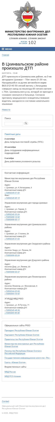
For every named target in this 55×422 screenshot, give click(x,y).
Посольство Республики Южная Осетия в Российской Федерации (23, 352)
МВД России (10, 371)
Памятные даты (12, 134)
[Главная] (27, 28)
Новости (6, 109)
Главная (5, 54)
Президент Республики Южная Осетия (22, 330)
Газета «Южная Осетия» (15, 362)
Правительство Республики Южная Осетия (24, 339)
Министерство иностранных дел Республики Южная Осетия (24, 344)
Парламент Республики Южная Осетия (22, 334)
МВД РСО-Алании (13, 376)
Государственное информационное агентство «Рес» (27, 357)
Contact (5, 401)
